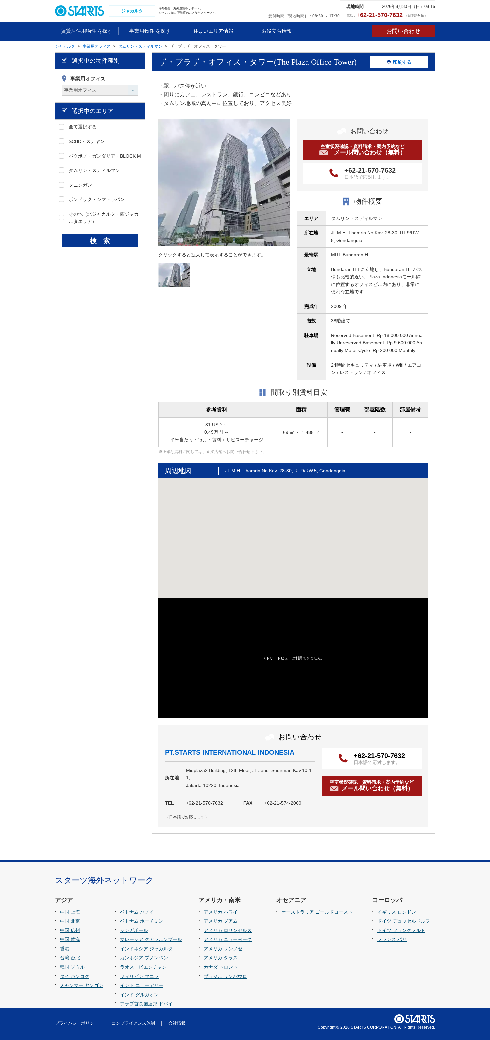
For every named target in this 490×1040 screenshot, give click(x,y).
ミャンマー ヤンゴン (81, 985)
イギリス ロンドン (396, 912)
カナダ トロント (221, 967)
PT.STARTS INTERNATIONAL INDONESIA (229, 752)
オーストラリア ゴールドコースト (317, 912)
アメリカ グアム (221, 921)
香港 (64, 948)
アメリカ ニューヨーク (228, 939)
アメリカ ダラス (221, 957)
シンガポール (134, 930)
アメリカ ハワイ (221, 912)
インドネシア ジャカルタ (146, 948)
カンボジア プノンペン (144, 957)
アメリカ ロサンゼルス (228, 930)
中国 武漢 (70, 939)
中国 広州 (70, 930)
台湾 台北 (70, 957)
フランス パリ (392, 939)
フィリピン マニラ (139, 976)
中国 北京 (70, 921)
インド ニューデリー (141, 985)
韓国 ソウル (72, 967)
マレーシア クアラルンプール (151, 939)
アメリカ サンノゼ (223, 948)
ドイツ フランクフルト (401, 930)
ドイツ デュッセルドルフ (403, 921)
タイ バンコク (74, 976)
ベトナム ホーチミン (141, 921)
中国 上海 (70, 912)
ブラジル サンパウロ (225, 976)
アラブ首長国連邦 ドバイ (146, 1003)
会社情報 (177, 1023)
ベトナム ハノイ (137, 912)
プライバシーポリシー (76, 1023)
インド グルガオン (139, 994)
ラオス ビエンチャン (143, 967)
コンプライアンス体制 (133, 1023)
